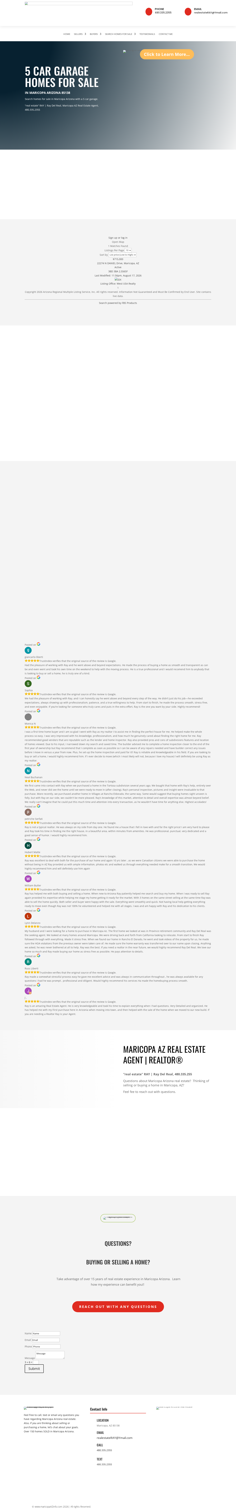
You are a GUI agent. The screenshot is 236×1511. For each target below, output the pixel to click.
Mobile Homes (83, 430)
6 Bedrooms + (181, 403)
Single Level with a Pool (187, 414)
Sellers (78, 34)
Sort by (104, 254)
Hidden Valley (180, 539)
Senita (78, 539)
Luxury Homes (83, 414)
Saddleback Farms (183, 545)
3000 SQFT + (180, 419)
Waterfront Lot (34, 414)
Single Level (130, 392)
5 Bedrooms (179, 397)
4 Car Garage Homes (136, 430)
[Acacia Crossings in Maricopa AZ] (41, 562)
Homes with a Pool (36, 392)
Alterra (127, 539)
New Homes (32, 425)
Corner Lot (129, 403)
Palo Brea (129, 545)
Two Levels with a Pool (186, 408)
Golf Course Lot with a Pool (41, 397)
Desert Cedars (132, 550)
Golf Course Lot (35, 403)
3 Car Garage (131, 425)
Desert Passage (83, 578)
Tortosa (78, 545)
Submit (34, 1368)
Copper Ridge (33, 562)
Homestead (32, 550)
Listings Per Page (114, 250)
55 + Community (35, 430)
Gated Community (36, 408)
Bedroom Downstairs (87, 436)
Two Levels (130, 397)
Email (198, 9)
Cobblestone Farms (37, 573)
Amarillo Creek (132, 556)
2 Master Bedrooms (184, 425)
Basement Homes (85, 392)
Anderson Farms (84, 567)
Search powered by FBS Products (118, 303)
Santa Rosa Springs (135, 567)
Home (66, 34)
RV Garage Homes (85, 408)
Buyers (94, 34)
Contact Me (166, 34)
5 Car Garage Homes (136, 436)
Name (28, 1333)
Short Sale (129, 419)
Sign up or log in (118, 237)
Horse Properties (182, 436)
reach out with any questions (118, 1306)
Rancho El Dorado (36, 578)
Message (30, 1358)
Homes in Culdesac (86, 425)
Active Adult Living (85, 403)
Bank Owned (131, 414)
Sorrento (79, 550)
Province (30, 539)
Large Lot (129, 408)
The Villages (32, 556)
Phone (159, 9)
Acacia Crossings (35, 567)
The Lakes (31, 545)
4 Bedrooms (179, 392)
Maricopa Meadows (135, 562)
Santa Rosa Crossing (136, 573)
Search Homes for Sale (118, 34)
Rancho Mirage (83, 562)
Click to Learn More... (167, 54)
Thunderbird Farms (184, 550)
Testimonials (147, 34)
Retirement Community (186, 430)
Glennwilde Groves (85, 573)
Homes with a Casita (86, 397)
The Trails (80, 556)
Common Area (83, 419)
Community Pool (35, 419)
